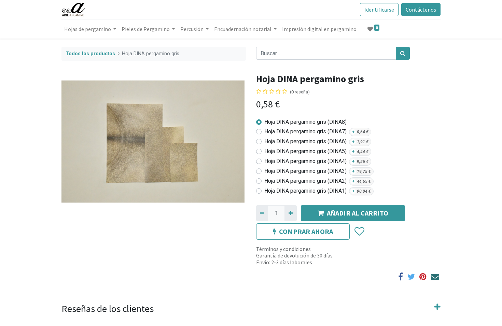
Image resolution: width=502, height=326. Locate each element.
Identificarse (379, 9)
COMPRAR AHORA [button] (306, 231)
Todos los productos (90, 54)
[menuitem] (319, 29)
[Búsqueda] (403, 53)
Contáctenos (421, 9)
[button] (359, 231)
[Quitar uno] (262, 213)
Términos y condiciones (283, 249)
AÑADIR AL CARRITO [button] (357, 213)
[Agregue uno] (290, 213)
